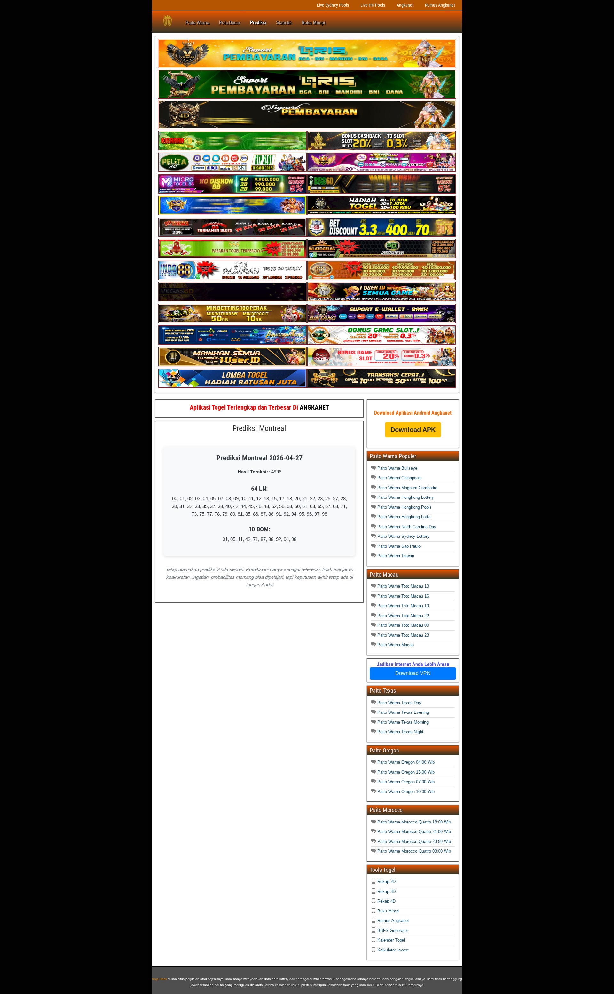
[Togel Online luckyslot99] (381, 235)
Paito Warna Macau (395, 644)
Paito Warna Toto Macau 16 (403, 596)
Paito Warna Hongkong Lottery (405, 497)
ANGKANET (314, 407)
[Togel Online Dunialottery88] (381, 278)
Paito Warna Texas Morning (403, 722)
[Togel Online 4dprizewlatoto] (232, 364)
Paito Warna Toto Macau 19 (403, 605)
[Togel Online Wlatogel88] (381, 256)
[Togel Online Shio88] (381, 300)
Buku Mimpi (313, 22)
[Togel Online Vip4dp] (381, 213)
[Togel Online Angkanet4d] (381, 343)
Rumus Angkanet (440, 5)
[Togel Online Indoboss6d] (381, 192)
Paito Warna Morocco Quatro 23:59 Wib (414, 841)
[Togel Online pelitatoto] (232, 170)
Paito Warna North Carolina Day (406, 526)
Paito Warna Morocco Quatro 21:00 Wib (414, 831)
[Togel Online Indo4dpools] (232, 386)
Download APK (413, 429)
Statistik (284, 22)
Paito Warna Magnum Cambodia (407, 487)
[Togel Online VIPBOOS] (307, 66)
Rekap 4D (386, 901)
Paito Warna (197, 22)
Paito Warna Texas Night (400, 731)
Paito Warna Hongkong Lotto (403, 516)
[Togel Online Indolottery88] (232, 278)
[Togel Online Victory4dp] (232, 213)
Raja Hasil (159, 979)
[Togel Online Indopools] (381, 364)
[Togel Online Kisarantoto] (381, 149)
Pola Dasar (229, 22)
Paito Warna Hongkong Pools (404, 507)
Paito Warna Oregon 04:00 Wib (406, 762)
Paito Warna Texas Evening (403, 712)
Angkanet (405, 5)
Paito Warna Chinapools (399, 477)
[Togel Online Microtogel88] (232, 192)
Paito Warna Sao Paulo (399, 546)
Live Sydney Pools (333, 5)
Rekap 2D (386, 881)
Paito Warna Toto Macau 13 (403, 586)
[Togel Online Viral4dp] (381, 170)
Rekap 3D (386, 891)
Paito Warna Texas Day (399, 702)
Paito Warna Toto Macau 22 (403, 615)
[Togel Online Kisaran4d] (232, 149)
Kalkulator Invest (393, 950)
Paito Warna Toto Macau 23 (403, 635)
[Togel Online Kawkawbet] (232, 235)
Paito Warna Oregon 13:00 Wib (406, 772)
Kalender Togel (391, 940)
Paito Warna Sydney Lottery (403, 536)
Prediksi (258, 22)
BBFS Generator (392, 930)
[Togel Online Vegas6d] (232, 300)
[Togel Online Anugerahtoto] (232, 343)
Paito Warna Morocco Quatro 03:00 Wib (414, 851)
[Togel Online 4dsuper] (307, 127)
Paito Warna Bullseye (397, 468)
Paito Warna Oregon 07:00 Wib (406, 781)
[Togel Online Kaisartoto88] (232, 256)
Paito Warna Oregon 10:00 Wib (406, 791)
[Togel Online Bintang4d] (381, 321)
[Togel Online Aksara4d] (232, 321)
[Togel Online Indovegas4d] (381, 386)
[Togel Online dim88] (307, 97)
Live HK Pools (372, 5)
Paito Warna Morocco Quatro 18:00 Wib (414, 822)
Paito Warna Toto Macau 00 (403, 625)
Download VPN (413, 673)
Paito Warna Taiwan (395, 555)
